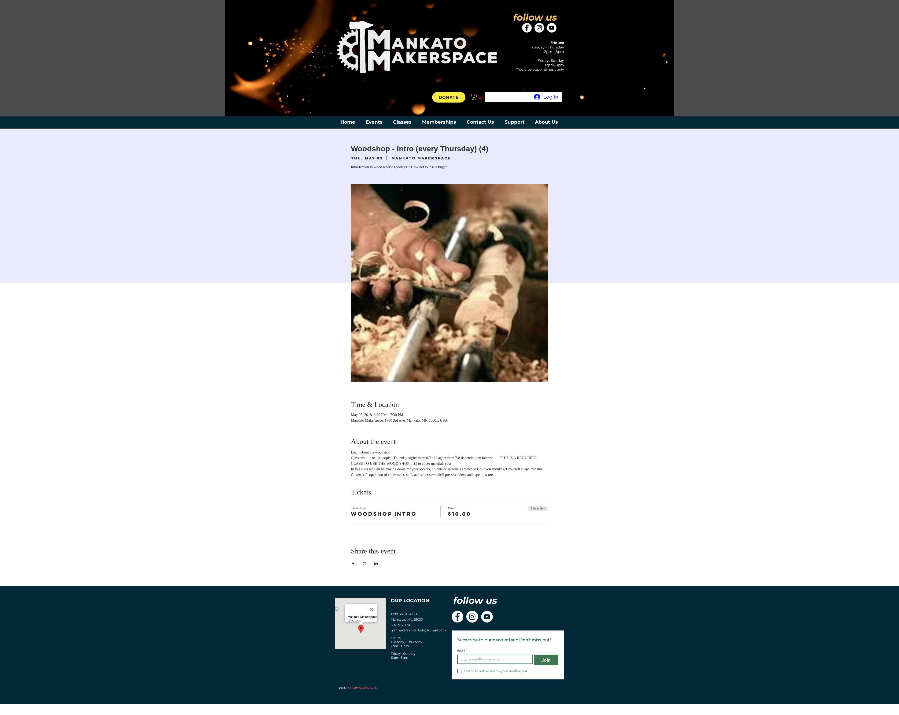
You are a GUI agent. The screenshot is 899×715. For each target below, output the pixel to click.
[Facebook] (527, 28)
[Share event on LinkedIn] (376, 563)
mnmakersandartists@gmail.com (418, 630)
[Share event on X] (364, 563)
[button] (474, 97)
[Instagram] (539, 28)
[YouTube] (551, 28)
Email (462, 651)
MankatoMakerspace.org (362, 687)
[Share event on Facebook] (353, 563)
